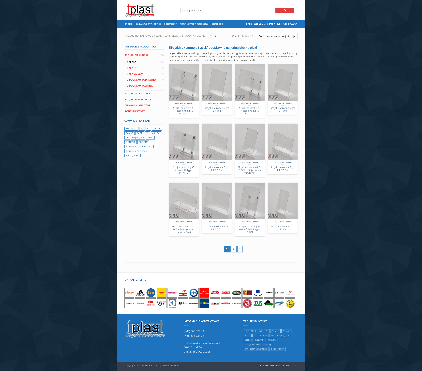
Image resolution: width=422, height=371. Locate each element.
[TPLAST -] (140, 10)
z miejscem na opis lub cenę (139, 146)
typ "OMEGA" (135, 73)
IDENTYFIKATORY (134, 111)
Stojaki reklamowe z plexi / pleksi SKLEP (151, 35)
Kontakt (217, 24)
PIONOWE (130, 142)
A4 (148, 128)
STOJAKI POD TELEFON (137, 99)
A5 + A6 (155, 133)
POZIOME (143, 142)
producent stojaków (194, 24)
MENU (150, 137)
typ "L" (131, 61)
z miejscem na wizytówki (137, 151)
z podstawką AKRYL (140, 85)
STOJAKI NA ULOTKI (194, 35)
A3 (142, 128)
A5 (147, 133)
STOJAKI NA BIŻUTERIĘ (137, 93)
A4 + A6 (129, 133)
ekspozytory (138, 137)
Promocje (170, 24)
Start (128, 24)
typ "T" (131, 67)
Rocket (294, 365)
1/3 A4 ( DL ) (131, 128)
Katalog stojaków (148, 24)
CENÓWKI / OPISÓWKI (137, 105)
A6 (127, 137)
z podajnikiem (132, 155)
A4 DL (139, 133)
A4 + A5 (156, 128)
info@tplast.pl (201, 351)
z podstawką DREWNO (141, 79)
